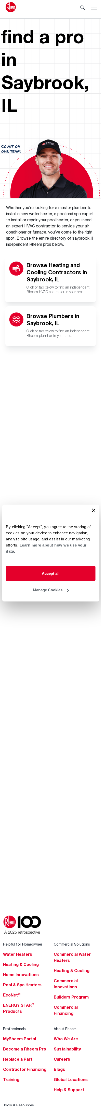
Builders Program (71, 997)
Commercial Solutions (72, 944)
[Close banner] (93, 510)
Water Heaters (17, 954)
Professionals (14, 1029)
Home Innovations (21, 974)
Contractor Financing (24, 1069)
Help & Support (69, 1089)
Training (11, 1079)
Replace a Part (17, 1059)
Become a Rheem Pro (24, 1049)
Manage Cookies (47, 590)
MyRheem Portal (19, 1038)
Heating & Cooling (21, 964)
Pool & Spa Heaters (22, 984)
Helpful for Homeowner (22, 944)
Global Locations (71, 1079)
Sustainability (67, 1049)
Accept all (50, 573)
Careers (62, 1059)
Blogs (59, 1069)
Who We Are (66, 1038)
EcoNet (12, 995)
